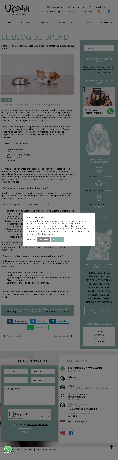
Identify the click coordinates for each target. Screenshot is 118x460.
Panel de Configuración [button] (40, 234)
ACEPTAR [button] (57, 239)
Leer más (32, 239)
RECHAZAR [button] (44, 239)
